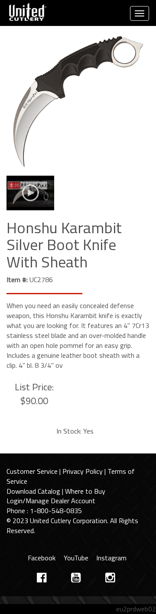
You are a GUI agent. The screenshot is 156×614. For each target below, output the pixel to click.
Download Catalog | (35, 491)
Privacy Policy (82, 471)
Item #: (17, 280)
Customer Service (32, 471)
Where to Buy (85, 491)
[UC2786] (78, 103)
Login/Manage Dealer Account (50, 500)
